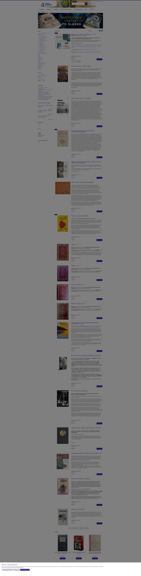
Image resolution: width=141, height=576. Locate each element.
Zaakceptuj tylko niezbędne (7, 569)
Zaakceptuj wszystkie (25, 569)
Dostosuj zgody (16, 569)
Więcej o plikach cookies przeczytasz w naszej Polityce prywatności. (13, 567)
